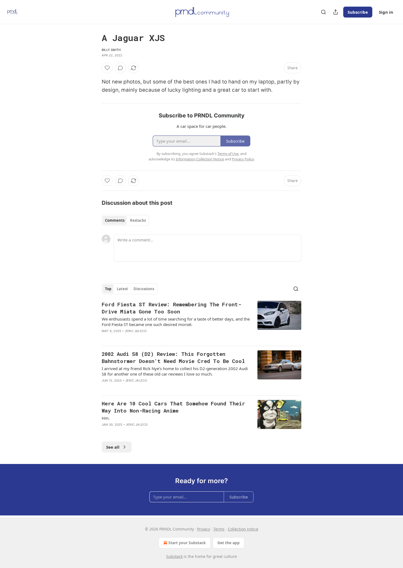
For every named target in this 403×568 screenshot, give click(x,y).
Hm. (106, 418)
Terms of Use (228, 153)
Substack (174, 556)
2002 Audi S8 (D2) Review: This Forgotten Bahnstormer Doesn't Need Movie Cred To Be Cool (173, 357)
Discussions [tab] (144, 288)
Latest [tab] (122, 288)
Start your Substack (187, 542)
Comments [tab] (114, 220)
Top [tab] (108, 288)
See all (113, 447)
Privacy (203, 529)
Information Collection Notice (200, 159)
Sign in (386, 12)
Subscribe (358, 12)
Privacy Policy (243, 159)
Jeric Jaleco (135, 331)
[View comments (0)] (120, 67)
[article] (201, 321)
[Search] (323, 12)
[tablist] (125, 220)
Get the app (228, 542)
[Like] (107, 67)
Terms (219, 529)
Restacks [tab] (138, 220)
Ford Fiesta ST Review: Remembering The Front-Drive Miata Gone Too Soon (171, 308)
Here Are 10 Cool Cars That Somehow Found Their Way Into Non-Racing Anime (173, 407)
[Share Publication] (335, 12)
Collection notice (243, 529)
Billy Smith (111, 50)
